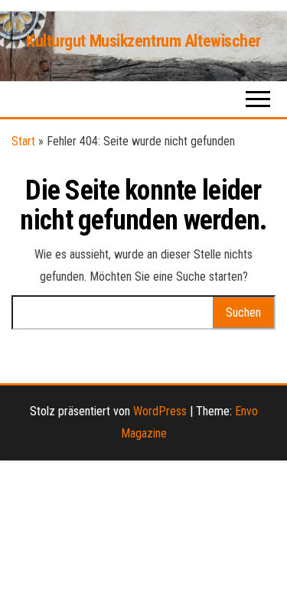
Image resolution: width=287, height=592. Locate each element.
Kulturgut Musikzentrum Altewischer (143, 40)
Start (23, 141)
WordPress (160, 411)
